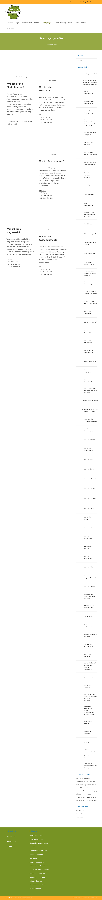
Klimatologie (87, 185)
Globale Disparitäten (90, 361)
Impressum (79, 817)
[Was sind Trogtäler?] (79, 499)
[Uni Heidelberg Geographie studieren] (79, 153)
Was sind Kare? (88, 459)
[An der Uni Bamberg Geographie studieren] (79, 293)
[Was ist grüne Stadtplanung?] (79, 283)
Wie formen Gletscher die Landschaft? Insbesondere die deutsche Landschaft (90, 710)
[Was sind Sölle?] (79, 567)
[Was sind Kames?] (79, 489)
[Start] (45, 44)
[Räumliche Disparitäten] (79, 371)
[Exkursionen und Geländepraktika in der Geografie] (79, 214)
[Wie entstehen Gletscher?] (79, 722)
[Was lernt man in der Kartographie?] (79, 134)
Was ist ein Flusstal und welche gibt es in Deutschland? (90, 390)
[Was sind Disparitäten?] (79, 381)
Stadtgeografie (52, 44)
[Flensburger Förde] (79, 253)
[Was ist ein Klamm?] (79, 479)
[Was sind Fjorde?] (79, 508)
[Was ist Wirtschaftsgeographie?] (78, 430)
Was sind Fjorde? (89, 508)
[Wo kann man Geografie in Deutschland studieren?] (79, 174)
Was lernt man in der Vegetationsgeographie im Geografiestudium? (90, 83)
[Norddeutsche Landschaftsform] (79, 626)
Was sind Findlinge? (90, 586)
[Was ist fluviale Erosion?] (79, 742)
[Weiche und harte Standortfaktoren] (79, 351)
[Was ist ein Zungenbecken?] (79, 450)
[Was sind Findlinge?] (79, 587)
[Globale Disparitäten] (79, 361)
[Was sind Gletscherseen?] (79, 557)
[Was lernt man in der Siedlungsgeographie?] (79, 73)
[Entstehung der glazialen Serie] (79, 645)
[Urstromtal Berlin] (79, 616)
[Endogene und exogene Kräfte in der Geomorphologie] (79, 766)
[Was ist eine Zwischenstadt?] (79, 342)
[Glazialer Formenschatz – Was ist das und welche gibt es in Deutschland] (79, 754)
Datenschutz (80, 814)
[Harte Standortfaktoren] (79, 204)
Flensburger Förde (89, 253)
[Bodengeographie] (79, 195)
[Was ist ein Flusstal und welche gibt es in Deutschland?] (79, 391)
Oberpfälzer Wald (89, 224)
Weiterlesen (10, 119)
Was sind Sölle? (89, 567)
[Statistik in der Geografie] (79, 144)
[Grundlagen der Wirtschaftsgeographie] (79, 420)
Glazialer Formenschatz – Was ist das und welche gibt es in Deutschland (90, 754)
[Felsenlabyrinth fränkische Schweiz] (79, 263)
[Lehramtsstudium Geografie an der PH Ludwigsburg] (79, 273)
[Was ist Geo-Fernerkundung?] (79, 112)
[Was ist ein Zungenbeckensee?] (79, 577)
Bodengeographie (89, 194)
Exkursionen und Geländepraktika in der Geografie (89, 214)
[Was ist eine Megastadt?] (79, 332)
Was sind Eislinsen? (90, 439)
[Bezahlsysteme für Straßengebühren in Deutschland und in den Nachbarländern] (79, 123)
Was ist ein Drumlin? (90, 528)
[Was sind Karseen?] (79, 469)
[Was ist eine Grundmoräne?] (79, 677)
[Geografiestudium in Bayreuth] (79, 244)
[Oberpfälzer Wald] (79, 224)
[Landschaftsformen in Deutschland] (79, 636)
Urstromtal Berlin (89, 616)
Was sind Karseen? (90, 469)
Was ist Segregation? (51, 161)
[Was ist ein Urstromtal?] (79, 655)
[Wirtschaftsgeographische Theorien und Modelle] (78, 410)
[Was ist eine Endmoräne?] (79, 687)
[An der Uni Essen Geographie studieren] (79, 302)
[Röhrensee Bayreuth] (79, 234)
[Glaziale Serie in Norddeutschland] (79, 606)
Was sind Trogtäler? (90, 498)
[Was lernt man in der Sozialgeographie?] (79, 163)
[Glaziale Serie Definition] (79, 548)
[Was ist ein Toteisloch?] (79, 518)
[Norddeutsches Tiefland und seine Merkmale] (79, 597)
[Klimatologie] (79, 185)
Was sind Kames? (89, 488)
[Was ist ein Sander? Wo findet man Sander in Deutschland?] (79, 666)
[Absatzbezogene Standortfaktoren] (79, 102)
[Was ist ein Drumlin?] (79, 528)
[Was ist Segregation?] (79, 322)
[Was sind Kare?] (79, 459)
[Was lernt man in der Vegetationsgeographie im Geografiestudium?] (79, 83)
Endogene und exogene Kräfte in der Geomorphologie (90, 766)
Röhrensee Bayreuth (90, 234)
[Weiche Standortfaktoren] (79, 92)
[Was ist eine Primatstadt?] (79, 312)
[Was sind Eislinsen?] (79, 440)
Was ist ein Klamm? (90, 479)
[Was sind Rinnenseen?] (79, 538)
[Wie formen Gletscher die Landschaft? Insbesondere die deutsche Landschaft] (79, 711)
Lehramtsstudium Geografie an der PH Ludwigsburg (90, 273)
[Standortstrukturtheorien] (78, 401)
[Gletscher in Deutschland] (79, 732)
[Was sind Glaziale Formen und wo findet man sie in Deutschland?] (79, 698)
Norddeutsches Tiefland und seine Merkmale (89, 596)
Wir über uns (80, 811)
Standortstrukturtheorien (90, 400)
